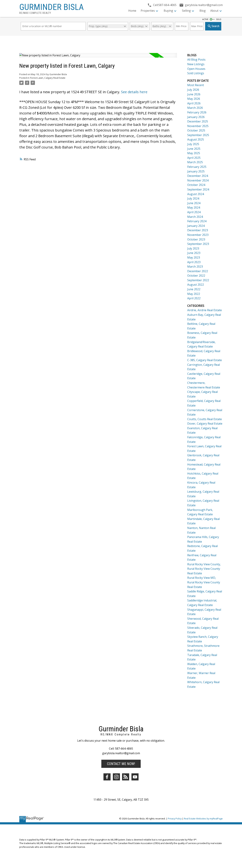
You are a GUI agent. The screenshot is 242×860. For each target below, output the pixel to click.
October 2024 (196, 185)
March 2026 (195, 108)
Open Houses (196, 69)
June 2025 (193, 149)
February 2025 (196, 167)
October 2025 (196, 130)
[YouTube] (135, 776)
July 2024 (193, 198)
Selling (186, 11)
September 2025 (198, 135)
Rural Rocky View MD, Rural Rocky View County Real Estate (203, 582)
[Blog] (125, 776)
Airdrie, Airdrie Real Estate (204, 310)
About (214, 11)
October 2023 (196, 239)
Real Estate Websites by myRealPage (203, 818)
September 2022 (198, 280)
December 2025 (197, 121)
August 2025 (195, 139)
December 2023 (197, 230)
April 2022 (194, 298)
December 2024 (197, 176)
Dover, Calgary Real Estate (204, 423)
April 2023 (194, 262)
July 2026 (193, 90)
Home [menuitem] (132, 11)
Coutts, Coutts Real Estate (204, 419)
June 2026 (193, 94)
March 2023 (195, 266)
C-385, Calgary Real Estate (204, 360)
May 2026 (193, 99)
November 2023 (198, 235)
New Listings (195, 64)
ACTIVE (205, 19)
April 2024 (194, 212)
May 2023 (193, 257)
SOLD (218, 19)
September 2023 (198, 244)
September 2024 (198, 189)
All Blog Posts (196, 59)
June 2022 (193, 289)
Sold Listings (195, 73)
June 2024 (193, 203)
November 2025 (198, 126)
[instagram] (116, 776)
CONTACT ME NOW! (121, 764)
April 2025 (194, 158)
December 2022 (197, 271)
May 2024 (193, 207)
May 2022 (193, 294)
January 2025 (196, 171)
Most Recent (195, 85)
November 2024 (198, 180)
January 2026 (196, 117)
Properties (148, 11)
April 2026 (194, 103)
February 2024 (196, 221)
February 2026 (196, 112)
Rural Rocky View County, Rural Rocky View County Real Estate (204, 568)
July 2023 (193, 248)
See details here (134, 91)
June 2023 (193, 253)
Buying (168, 11)
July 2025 (193, 144)
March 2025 (195, 162)
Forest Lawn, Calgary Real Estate (47, 77)
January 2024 (196, 226)
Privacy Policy (175, 818)
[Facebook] (107, 776)
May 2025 (193, 153)
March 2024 (195, 217)
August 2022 (195, 285)
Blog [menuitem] (202, 11)
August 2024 (195, 194)
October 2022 (196, 276)
